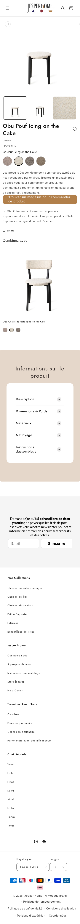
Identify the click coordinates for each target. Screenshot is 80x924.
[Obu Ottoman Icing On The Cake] (18, 161)
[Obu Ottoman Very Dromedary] (41, 161)
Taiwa (11, 817)
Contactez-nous (17, 655)
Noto (10, 808)
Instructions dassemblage (23, 673)
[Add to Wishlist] (74, 129)
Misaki (11, 799)
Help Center (15, 690)
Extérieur (12, 623)
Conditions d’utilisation (61, 908)
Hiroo (11, 782)
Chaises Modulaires (20, 605)
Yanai (10, 764)
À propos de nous (19, 664)
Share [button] (11, 230)
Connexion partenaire (21, 732)
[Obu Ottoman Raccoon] (29, 161)
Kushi (10, 791)
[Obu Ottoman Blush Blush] (7, 161)
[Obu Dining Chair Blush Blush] (5, 330)
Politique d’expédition (31, 915)
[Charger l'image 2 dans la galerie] (39, 108)
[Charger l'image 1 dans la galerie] (15, 108)
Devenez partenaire (20, 723)
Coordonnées (58, 915)
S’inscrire (56, 543)
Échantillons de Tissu (21, 632)
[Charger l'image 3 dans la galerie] (64, 108)
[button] (7, 8)
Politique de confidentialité (25, 908)
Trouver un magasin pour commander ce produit (39, 199)
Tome (11, 826)
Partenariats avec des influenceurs (29, 740)
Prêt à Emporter (17, 614)
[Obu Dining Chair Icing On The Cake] (11, 330)
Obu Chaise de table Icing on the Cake (24, 321)
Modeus (53, 895)
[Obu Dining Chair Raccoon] (18, 330)
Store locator (15, 682)
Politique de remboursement (41, 901)
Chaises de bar (17, 597)
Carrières (13, 714)
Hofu (10, 773)
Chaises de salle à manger (24, 588)
